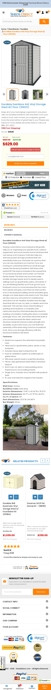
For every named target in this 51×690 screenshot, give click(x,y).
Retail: (5, 137)
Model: (4, 132)
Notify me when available (25, 163)
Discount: (16, 137)
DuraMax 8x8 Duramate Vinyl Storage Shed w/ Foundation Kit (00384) (11, 509)
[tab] (25, 225)
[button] (2, 663)
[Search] (44, 21)
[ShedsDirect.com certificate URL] (25, 567)
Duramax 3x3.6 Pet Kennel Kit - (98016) (36, 504)
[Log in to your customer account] (43, 12)
